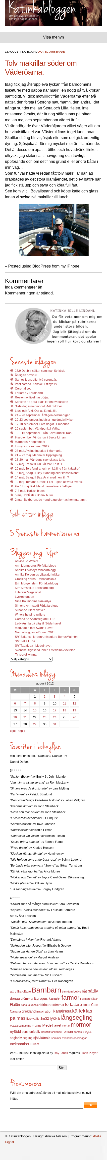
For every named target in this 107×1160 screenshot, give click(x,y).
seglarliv (16, 1038)
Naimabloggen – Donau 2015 (35, 632)
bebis (77, 991)
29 (35, 724)
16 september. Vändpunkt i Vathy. (37, 428)
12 (74, 703)
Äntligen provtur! (26, 375)
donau (15, 998)
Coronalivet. (23, 388)
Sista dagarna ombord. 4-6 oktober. (38, 406)
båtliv (93, 991)
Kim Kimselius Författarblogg (34, 588)
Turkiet (34, 1044)
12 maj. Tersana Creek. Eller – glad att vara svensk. (49, 482)
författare (73, 1004)
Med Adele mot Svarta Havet (34, 628)
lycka (55, 1018)
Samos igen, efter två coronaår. (36, 379)
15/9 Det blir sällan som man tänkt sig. (40, 371)
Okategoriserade (51, 51)
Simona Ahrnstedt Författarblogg (36, 605)
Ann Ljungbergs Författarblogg (35, 565)
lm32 (45, 1018)
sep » (21, 731)
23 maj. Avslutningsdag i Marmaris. (38, 451)
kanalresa (62, 1011)
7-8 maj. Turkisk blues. (30, 491)
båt (84, 991)
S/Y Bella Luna (25, 641)
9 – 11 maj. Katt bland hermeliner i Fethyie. (43, 486)
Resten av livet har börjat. (32, 397)
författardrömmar (52, 1005)
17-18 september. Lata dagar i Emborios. (42, 424)
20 (15, 717)
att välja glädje (20, 991)
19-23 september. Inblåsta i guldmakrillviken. (45, 419)
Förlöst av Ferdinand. (29, 393)
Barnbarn (46, 990)
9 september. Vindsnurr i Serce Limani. (41, 437)
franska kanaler (30, 1004)
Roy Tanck (61, 1053)
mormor (81, 1024)
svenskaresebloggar (74, 1037)
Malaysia (15, 1025)
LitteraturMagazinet (28, 592)
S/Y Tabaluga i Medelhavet (33, 645)
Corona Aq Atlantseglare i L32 (35, 619)
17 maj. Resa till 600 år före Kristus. (39, 464)
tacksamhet (19, 1044)
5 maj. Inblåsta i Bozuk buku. (34, 495)
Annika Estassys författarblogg (35, 570)
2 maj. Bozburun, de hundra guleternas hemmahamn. (51, 499)
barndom (67, 991)
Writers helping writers (30, 614)
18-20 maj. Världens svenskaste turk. (40, 459)
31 (54, 724)
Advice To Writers (26, 561)
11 (64, 703)
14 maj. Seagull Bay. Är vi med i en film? (42, 477)
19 (74, 710)
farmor (70, 997)
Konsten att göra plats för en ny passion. (42, 402)
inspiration (44, 1011)
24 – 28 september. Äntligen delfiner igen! (43, 415)
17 (54, 710)
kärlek (78, 1011)
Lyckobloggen (24, 597)
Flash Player (89, 1053)
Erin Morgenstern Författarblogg (36, 583)
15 (35, 710)
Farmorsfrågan (89, 998)
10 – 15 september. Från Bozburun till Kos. (43, 433)
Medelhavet (51, 1025)
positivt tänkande (51, 1031)
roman (67, 1032)
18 (64, 710)
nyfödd (15, 1031)
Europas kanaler (47, 998)
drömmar (27, 998)
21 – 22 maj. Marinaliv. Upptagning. (39, 455)
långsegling (76, 1017)
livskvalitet (33, 1018)
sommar (56, 1037)
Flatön (15, 1004)
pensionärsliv (31, 1032)
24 (54, 717)
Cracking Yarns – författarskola (35, 579)
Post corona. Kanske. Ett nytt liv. (36, 384)
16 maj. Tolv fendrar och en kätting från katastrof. (47, 468)
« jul (13, 731)
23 (45, 717)
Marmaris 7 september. (30, 442)
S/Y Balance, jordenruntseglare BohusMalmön (46, 637)
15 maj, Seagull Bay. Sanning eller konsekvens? (47, 473)
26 (74, 717)
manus (37, 1025)
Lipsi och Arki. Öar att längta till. (36, 411)
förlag (86, 1005)
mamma (26, 1025)
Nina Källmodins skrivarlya (33, 601)
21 (25, 717)
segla (87, 1032)
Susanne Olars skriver (30, 610)
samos (78, 1031)
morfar (66, 1025)
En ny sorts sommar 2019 (32, 446)
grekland (29, 1011)
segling (28, 1038)
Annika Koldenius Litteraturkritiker (37, 574)
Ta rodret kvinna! (26, 654)
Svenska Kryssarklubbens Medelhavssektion (45, 650)
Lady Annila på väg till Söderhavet (38, 623)
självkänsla (42, 1038)
